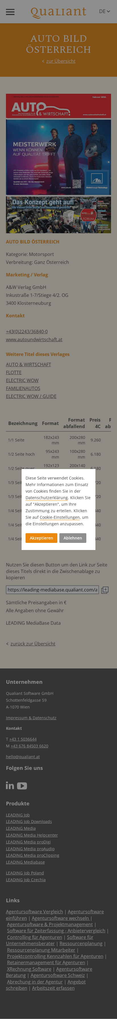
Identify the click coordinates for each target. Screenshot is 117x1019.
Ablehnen (73, 538)
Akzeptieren (41, 538)
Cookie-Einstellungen (60, 517)
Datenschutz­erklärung (47, 497)
